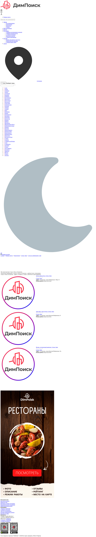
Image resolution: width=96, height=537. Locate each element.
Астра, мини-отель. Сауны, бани (44, 275)
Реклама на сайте (5, 513)
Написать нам (4, 502)
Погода (5, 29)
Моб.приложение (7, 28)
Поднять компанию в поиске (7, 512)
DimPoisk (8, 518)
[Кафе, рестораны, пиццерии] (27, 497)
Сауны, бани (39, 278)
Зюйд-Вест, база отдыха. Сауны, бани (45, 311)
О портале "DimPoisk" (6, 520)
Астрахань (39, 81)
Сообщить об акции (5, 510)
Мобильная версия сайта (6, 506)
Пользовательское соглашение (8, 504)
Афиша (5, 22)
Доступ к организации (6, 511)
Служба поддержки (5, 521)
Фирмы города (6, 17)
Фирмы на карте (6, 254)
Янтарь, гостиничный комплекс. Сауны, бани (47, 347)
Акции (5, 43)
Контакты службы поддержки (8, 503)
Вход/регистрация (5, 501)
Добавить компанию (5, 508)
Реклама (5, 38)
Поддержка (6, 31)
